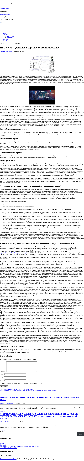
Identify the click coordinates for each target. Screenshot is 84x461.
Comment (3, 371)
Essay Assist (3, 445)
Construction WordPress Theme (8, 459)
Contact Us (6, 40)
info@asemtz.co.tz (5, 14)
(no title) (2, 443)
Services (5, 39)
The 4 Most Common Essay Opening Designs (12, 442)
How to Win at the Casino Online (8, 448)
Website (2, 380)
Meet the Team (10, 36)
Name (2, 374)
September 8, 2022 (5, 403)
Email (2, 377)
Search (2, 431)
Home (4, 33)
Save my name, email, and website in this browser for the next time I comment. (22, 383)
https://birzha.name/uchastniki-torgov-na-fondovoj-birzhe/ (15, 253)
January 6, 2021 (4, 51)
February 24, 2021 (5, 422)
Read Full (2, 411)
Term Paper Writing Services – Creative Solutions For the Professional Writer (20, 446)
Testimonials (10, 37)
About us (5, 34)
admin (10, 51)
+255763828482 (4, 8)
